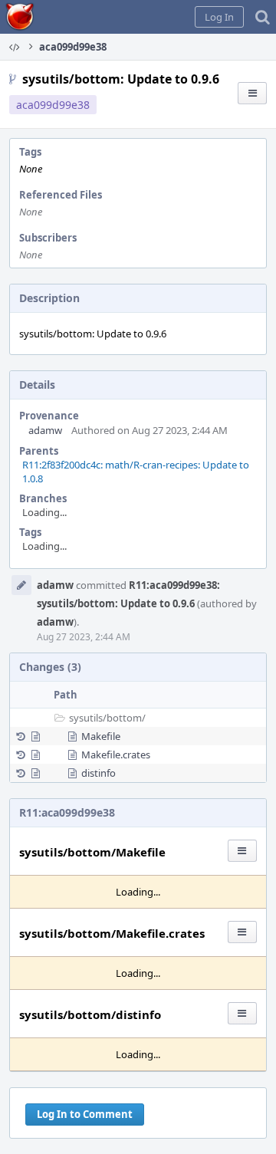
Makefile (100, 736)
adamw (45, 430)
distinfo (98, 773)
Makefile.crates (115, 754)
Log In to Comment (85, 1114)
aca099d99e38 (53, 104)
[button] (219, 17)
